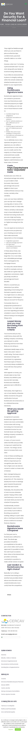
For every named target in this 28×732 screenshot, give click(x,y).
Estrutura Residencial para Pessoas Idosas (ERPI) (12, 683)
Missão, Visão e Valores (8, 658)
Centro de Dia (5, 688)
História (3, 655)
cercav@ (11, 634)
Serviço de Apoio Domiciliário (10, 691)
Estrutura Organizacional (9, 661)
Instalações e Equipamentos (10, 667)
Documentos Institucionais (9, 664)
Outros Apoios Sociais (8, 694)
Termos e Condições (7, 706)
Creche (3, 679)
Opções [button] (10, 729)
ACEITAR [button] (18, 729)
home (2, 24)
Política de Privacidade (8, 709)
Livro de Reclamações (8, 712)
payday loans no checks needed (16, 24)
